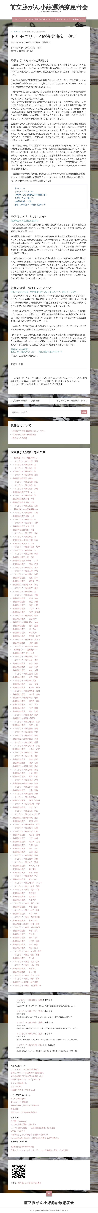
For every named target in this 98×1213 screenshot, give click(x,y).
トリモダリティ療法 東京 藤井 (25, 588)
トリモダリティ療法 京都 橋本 (25, 646)
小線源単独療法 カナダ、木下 (26, 866)
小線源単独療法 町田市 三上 (26, 581)
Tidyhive (65, 1210)
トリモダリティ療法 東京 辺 (24, 536)
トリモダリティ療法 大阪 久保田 (26, 927)
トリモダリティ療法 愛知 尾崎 (25, 728)
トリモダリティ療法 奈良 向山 (25, 811)
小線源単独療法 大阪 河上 (25, 807)
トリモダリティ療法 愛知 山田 (25, 674)
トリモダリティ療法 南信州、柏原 (26, 722)
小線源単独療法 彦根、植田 (25, 759)
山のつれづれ (16, 1086)
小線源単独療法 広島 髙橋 (25, 790)
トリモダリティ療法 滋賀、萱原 (25, 715)
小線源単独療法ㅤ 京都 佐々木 (24, 492)
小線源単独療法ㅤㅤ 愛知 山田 (23, 653)
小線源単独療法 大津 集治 (25, 852)
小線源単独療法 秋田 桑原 (24, 896)
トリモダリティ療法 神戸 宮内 (25, 787)
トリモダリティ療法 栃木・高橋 (25, 859)
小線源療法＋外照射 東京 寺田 (25, 698)
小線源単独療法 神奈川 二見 (25, 560)
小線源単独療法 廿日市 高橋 (26, 941)
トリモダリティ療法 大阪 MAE (25, 752)
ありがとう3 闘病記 (19, 1102)
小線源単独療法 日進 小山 (24, 934)
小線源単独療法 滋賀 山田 (25, 605)
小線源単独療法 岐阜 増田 (25, 711)
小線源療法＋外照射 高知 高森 (25, 783)
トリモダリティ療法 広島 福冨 (25, 567)
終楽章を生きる (17, 1090)
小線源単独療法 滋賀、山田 (25, 725)
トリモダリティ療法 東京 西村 (25, 770)
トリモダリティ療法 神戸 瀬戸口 (26, 639)
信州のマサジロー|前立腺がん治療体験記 (27, 1073)
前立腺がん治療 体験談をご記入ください (29, 431)
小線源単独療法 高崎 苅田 (25, 937)
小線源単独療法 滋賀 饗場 (25, 708)
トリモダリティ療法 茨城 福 (24, 591)
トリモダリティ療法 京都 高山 (25, 482)
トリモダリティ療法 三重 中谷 (25, 571)
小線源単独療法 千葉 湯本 (25, 704)
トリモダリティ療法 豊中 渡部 (25, 680)
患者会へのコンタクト (62, 19)
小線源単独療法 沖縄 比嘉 (25, 776)
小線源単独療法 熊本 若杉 (25, 564)
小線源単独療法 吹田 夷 (24, 972)
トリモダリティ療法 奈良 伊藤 (25, 595)
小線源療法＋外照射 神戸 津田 (25, 982)
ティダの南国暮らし (19, 1083)
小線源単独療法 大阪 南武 (25, 838)
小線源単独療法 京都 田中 (25, 578)
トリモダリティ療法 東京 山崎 (25, 828)
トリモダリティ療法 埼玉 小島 (25, 523)
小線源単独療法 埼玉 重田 (24, 869)
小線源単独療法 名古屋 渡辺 (26, 835)
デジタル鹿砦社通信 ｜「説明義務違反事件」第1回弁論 (33, 1128)
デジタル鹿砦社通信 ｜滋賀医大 (23, 1124)
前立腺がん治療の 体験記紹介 (24, 434)
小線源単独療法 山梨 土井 (25, 913)
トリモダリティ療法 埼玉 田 (24, 468)
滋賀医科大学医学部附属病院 (22, 1147)
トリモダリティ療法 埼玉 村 (24, 485)
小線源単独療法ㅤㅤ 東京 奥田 (23, 526)
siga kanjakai (41, 32)
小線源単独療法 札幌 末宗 (25, 948)
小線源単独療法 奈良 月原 (25, 667)
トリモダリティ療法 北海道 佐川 (26, 691)
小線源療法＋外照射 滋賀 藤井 (25, 818)
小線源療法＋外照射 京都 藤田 (26, 924)
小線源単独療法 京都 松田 (24, 893)
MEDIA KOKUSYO (18, 1131)
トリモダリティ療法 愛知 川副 (25, 793)
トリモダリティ (16, 32)
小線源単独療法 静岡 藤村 (25, 773)
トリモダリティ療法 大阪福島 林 (27, 985)
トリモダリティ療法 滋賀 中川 (25, 876)
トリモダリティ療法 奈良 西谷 (25, 862)
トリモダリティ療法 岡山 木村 (25, 780)
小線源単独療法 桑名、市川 (25, 879)
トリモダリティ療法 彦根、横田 (25, 735)
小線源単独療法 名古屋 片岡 (26, 841)
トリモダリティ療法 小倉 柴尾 (25, 756)
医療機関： (25, 458)
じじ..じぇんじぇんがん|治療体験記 (25, 1069)
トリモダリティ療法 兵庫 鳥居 (25, 797)
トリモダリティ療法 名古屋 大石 (26, 745)
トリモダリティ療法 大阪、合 (24, 519)
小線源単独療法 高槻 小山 (25, 848)
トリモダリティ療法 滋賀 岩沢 (25, 656)
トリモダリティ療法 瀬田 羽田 (26, 979)
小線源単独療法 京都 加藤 (25, 598)
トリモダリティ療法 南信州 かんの (27, 883)
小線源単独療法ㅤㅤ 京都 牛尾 (23, 499)
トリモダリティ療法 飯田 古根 (25, 512)
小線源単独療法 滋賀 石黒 (25, 763)
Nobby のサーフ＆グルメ (20, 1079)
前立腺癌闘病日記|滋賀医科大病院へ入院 (27, 1076)
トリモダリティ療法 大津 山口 (25, 831)
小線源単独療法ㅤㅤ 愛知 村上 (23, 530)
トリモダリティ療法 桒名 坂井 (26, 975)
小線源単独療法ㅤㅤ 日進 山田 (23, 543)
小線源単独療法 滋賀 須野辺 (26, 612)
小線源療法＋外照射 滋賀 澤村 (25, 766)
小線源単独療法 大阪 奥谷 (25, 684)
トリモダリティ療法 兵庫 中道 (25, 732)
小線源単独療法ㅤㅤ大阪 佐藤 (23, 557)
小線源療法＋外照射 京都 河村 (25, 584)
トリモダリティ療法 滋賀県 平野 (26, 804)
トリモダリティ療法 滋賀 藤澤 (25, 742)
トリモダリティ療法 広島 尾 (24, 495)
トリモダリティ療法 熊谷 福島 (25, 489)
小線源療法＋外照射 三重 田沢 (25, 540)
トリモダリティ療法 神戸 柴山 (26, 910)
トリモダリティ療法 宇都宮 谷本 (26, 547)
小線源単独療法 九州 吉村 (24, 900)
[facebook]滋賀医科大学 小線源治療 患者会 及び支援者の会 (35, 1138)
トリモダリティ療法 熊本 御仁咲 (26, 917)
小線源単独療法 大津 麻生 (25, 920)
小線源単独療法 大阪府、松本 (26, 608)
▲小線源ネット (79, 19)
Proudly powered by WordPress (39, 1210)
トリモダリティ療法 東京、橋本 (25, 615)
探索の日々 (15, 1109)
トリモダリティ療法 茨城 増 (24, 550)
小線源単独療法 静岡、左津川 (26, 800)
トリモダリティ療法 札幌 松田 (25, 506)
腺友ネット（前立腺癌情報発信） (24, 1112)
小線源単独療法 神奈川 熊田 (26, 687)
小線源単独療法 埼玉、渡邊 (25, 872)
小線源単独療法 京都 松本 (25, 821)
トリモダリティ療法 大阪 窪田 (26, 965)
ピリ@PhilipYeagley (18, 1098)
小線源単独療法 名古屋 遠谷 (26, 694)
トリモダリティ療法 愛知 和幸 (25, 475)
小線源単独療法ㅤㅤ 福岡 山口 (23, 516)
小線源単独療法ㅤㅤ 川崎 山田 (23, 502)
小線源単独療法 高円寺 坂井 (26, 701)
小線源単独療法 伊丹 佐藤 (25, 944)
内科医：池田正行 (40, 1135)
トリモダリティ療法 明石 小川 (26, 903)
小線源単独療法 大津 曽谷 (25, 907)
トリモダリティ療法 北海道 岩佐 (26, 886)
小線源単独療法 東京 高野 (25, 632)
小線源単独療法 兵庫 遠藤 (25, 626)
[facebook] (36, 1079)
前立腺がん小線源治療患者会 (49, 7)
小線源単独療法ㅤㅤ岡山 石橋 (23, 478)
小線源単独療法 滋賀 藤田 (25, 643)
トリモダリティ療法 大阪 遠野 (25, 461)
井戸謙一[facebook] (18, 1121)
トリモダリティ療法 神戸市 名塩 (26, 824)
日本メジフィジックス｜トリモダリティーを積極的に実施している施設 (39, 1150)
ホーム (17, 19)
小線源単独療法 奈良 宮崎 (25, 677)
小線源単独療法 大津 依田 (25, 931)
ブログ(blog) (30, 1090)
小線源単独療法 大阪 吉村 (25, 619)
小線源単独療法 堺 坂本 (24, 629)
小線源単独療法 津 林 (23, 958)
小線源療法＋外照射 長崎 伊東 (25, 622)
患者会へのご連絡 (20, 438)
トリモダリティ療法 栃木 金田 (25, 574)
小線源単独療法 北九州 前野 (26, 749)
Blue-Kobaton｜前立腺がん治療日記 (25, 1105)
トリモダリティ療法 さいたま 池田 (26, 814)
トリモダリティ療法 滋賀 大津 (25, 554)
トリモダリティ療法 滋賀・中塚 (26, 889)
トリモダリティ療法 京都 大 (24, 464)
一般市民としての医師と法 (21, 1135)
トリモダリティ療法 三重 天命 (25, 533)
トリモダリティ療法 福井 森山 (26, 961)
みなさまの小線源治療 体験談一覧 (38, 19)
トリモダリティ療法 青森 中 (24, 471)
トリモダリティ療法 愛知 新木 (26, 955)
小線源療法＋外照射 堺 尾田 (24, 718)
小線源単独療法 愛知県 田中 (26, 636)
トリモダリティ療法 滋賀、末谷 (25, 855)
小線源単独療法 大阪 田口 (24, 968)
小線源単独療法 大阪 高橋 (25, 602)
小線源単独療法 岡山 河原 (25, 663)
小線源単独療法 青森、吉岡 (25, 670)
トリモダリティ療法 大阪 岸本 (25, 660)
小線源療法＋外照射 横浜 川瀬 (25, 739)
